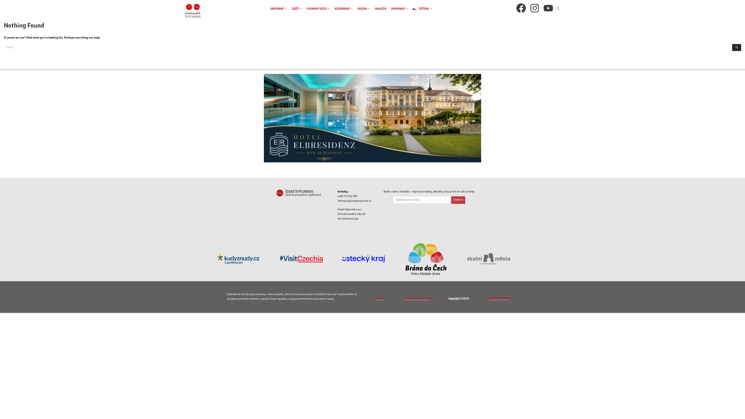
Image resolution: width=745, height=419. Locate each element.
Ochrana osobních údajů (419, 298)
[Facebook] (521, 9)
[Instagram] (535, 9)
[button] (558, 9)
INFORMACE (398, 8)
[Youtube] (548, 9)
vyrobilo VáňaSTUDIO (498, 298)
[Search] (736, 47)
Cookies (379, 298)
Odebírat (458, 200)
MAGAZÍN (380, 8)
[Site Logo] (193, 11)
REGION (362, 8)
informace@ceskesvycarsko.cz (354, 201)
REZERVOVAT (342, 8)
